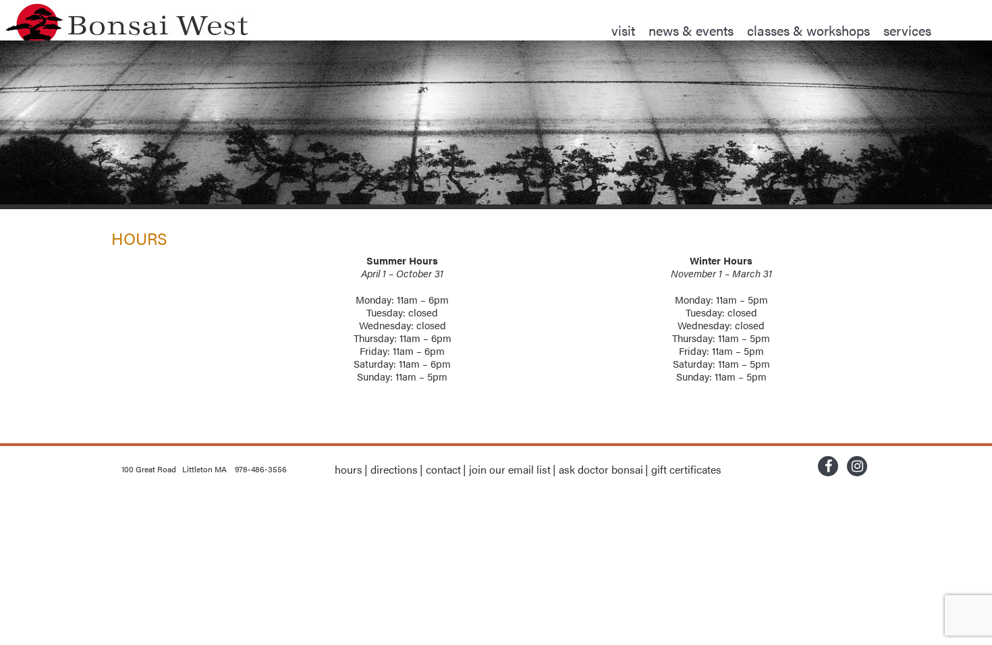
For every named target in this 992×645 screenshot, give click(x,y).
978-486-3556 (261, 469)
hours (348, 469)
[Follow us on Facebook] (828, 467)
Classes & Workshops (808, 30)
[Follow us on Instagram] (857, 467)
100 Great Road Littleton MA (174, 469)
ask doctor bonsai (601, 469)
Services (907, 30)
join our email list (510, 469)
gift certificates (686, 469)
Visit (623, 30)
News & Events (691, 30)
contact (443, 469)
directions (394, 469)
